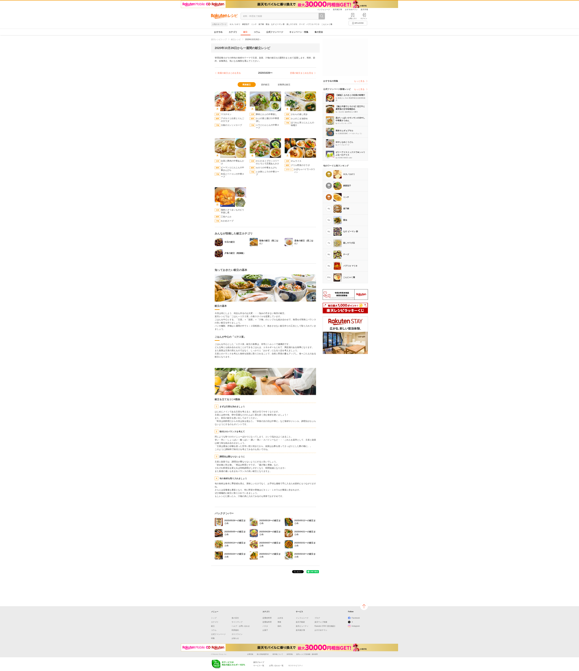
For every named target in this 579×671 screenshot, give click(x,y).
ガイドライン (237, 634)
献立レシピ (236, 39)
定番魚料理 (267, 622)
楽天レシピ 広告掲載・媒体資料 (307, 654)
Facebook (356, 618)
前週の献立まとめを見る (229, 73)
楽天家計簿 (337, 9)
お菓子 (265, 630)
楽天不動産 (300, 622)
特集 (213, 638)
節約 (279, 626)
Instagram (356, 626)
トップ (214, 618)
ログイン (364, 18)
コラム (257, 32)
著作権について (277, 654)
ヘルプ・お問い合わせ (241, 626)
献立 (245, 32)
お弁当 (280, 618)
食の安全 (319, 32)
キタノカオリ (234, 24)
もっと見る (359, 81)
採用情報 (290, 654)
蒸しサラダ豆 (291, 24)
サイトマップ (237, 622)
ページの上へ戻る (364, 606)
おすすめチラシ (351, 9)
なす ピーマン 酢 (278, 24)
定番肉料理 (267, 618)
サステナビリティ (295, 666)
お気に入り (352, 18)
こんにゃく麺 (326, 24)
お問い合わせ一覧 (276, 666)
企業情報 (250, 654)
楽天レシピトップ (219, 39)
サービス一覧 (258, 666)
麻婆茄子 (245, 24)
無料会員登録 (359, 23)
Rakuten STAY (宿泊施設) (325, 626)
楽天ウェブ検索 (321, 622)
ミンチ (254, 24)
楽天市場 (364, 9)
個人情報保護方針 (263, 654)
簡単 (279, 622)
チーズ (302, 24)
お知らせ (235, 638)
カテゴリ (233, 32)
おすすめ (218, 32)
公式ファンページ (274, 32)
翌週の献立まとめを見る (301, 73)
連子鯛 (261, 24)
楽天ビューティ (302, 626)
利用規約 (235, 630)
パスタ (265, 626)
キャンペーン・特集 (298, 32)
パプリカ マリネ (313, 24)
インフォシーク (323, 9)
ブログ (317, 618)
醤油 (267, 24)
